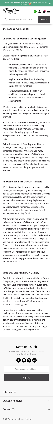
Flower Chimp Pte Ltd (20, 419)
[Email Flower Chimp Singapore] (34, 360)
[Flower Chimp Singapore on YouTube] (24, 360)
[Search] (5, 19)
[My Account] (39, 11)
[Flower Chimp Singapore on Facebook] (18, 360)
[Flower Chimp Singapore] (11, 11)
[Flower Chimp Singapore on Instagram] (29, 360)
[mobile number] (35, 11)
